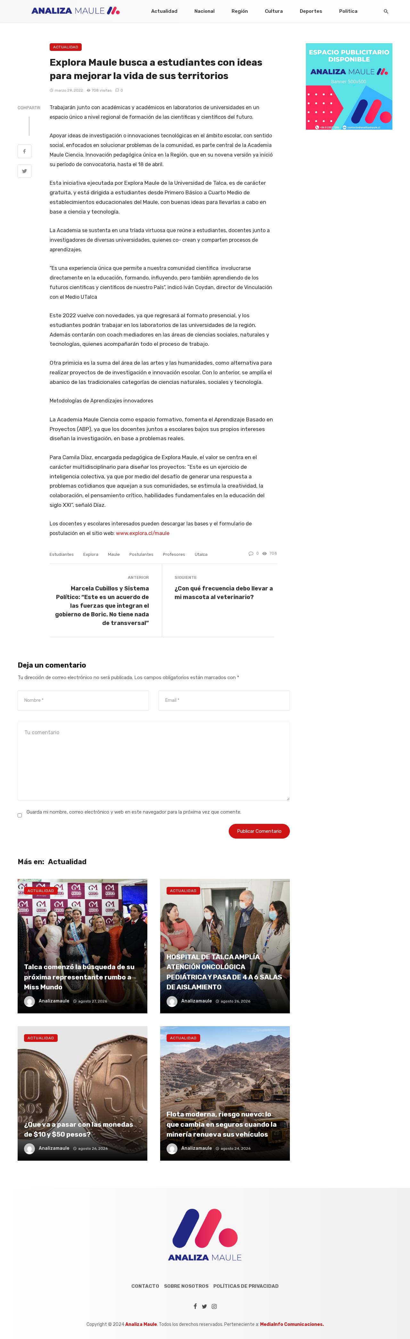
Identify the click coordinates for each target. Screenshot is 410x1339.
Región (240, 11)
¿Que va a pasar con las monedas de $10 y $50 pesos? (78, 1129)
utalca (201, 554)
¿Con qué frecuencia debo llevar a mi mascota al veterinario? (224, 592)
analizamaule (54, 1001)
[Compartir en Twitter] (24, 172)
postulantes (141, 554)
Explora (90, 554)
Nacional (204, 11)
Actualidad (164, 11)
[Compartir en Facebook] (24, 152)
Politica (348, 11)
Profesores (174, 554)
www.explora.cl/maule (142, 533)
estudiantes (62, 554)
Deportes (311, 11)
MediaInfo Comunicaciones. (292, 1324)
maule (114, 554)
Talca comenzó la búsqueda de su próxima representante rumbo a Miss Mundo (79, 977)
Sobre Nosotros (186, 1286)
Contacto (145, 1286)
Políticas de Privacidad (246, 1286)
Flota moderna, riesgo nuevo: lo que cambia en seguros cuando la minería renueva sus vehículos (222, 1124)
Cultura (274, 11)
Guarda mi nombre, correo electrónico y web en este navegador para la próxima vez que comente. (134, 812)
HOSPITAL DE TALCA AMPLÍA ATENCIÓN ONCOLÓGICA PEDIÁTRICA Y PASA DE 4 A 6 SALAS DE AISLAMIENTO (224, 972)
